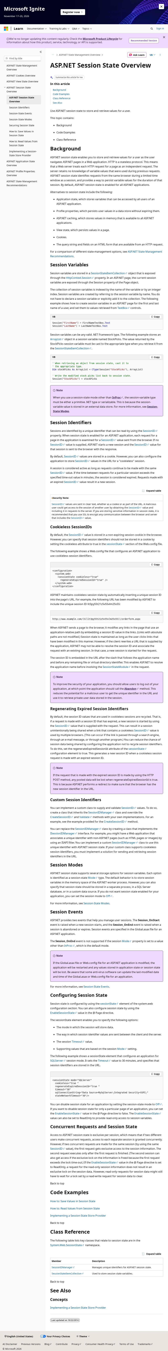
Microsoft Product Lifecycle (100, 39)
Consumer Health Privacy (99, 1344)
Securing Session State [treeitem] (21, 125)
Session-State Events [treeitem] (20, 113)
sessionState (114, 544)
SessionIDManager (100, 812)
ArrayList (55, 339)
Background (59, 89)
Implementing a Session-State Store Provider (78, 1215)
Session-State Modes (96, 903)
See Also (57, 102)
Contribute (62, 1344)
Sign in (160, 28)
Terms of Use (126, 1344)
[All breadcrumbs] (53, 54)
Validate (84, 817)
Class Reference (61, 98)
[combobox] (22, 58)
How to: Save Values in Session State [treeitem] (21, 133)
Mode (91, 878)
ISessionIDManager (62, 833)
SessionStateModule (115, 667)
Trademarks (144, 1344)
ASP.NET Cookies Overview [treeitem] (21, 75)
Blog (46, 1344)
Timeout (77, 1041)
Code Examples (61, 94)
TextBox (122, 308)
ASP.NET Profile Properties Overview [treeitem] (21, 173)
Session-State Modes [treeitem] (20, 119)
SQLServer (56, 1060)
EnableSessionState (62, 1013)
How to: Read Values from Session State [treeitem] (23, 143)
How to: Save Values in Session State (72, 1201)
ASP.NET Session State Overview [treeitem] (21, 99)
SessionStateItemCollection (108, 273)
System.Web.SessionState (66, 1245)
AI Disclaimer (10, 1344)
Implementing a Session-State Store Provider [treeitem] (23, 153)
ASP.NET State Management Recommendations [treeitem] (22, 183)
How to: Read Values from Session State (75, 1208)
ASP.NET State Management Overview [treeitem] (22, 67)
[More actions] (160, 54)
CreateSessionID (60, 817)
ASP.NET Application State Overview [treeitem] (21, 163)
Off (108, 896)
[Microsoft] (6, 29)
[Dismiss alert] (161, 6)
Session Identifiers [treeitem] (19, 107)
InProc (116, 397)
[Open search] (151, 29)
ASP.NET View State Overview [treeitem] (22, 81)
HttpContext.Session (78, 278)
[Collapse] (41, 52)
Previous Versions (31, 1344)
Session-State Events (96, 986)
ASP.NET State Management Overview (79, 54)
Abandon (130, 688)
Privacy (75, 1344)
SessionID (149, 431)
